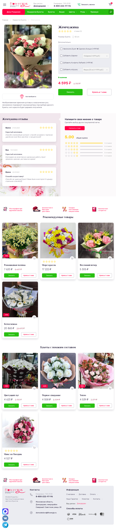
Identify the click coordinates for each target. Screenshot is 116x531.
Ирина (8, 128)
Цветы (72, 12)
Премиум (94, 12)
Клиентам (85, 499)
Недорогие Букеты (35, 12)
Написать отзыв (75, 128)
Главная (5, 20)
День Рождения (13, 12)
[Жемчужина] (28, 56)
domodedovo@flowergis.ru (46, 513)
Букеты (51, 12)
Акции (61, 12)
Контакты (96, 499)
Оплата (92, 494)
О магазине (70, 494)
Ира (7, 150)
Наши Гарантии (72, 499)
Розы (82, 12)
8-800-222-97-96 (62, 6)
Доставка (82, 494)
